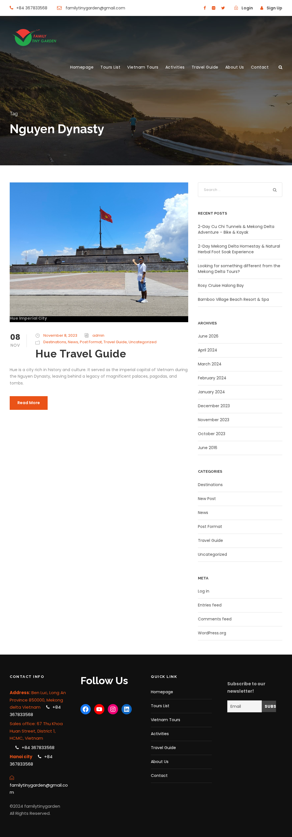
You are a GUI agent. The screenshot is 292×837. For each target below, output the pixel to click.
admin (98, 335)
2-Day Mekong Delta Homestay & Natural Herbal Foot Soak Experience (239, 249)
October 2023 (211, 434)
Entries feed (210, 605)
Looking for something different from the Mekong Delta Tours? (239, 268)
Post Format (91, 342)
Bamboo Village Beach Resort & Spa (233, 299)
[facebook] (205, 8)
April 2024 (207, 350)
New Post (207, 498)
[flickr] (213, 8)
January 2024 (211, 392)
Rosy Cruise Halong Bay (221, 285)
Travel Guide (205, 67)
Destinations (54, 342)
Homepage (82, 67)
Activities (175, 67)
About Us (234, 67)
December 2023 (214, 406)
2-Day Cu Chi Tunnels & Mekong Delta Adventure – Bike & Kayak (236, 229)
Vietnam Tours (143, 67)
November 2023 (213, 420)
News (73, 342)
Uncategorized (143, 342)
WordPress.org (212, 633)
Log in (203, 591)
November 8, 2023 (60, 335)
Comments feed (215, 619)
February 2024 (212, 378)
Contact (260, 67)
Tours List (110, 67)
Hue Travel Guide (80, 353)
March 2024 (210, 364)
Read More (28, 403)
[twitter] (223, 8)
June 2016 (207, 448)
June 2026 (208, 336)
